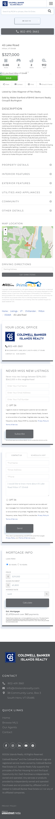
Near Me (27, 21)
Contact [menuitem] (7, 732)
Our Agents (20, 354)
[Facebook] (6, 745)
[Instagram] (12, 745)
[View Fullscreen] (5, 239)
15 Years (23, 565)
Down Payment (13, 581)
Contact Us (10, 354)
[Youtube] (26, 745)
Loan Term (10, 559)
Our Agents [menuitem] (9, 727)
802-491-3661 (29, 31)
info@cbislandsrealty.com (23, 688)
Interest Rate (12, 590)
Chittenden (30, 311)
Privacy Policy (10, 538)
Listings (14, 311)
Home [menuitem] (6, 717)
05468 (7, 314)
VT (21, 311)
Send (19, 528)
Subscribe (20, 434)
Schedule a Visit (38, 455)
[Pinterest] (32, 745)
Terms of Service (25, 538)
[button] (49, 11)
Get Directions (27, 275)
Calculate (27, 602)
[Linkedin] (19, 745)
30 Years (12, 565)
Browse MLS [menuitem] (10, 722)
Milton (41, 311)
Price (8, 572)
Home (5, 311)
